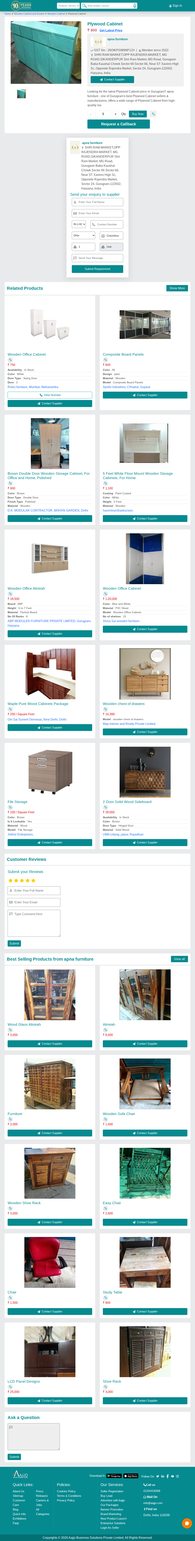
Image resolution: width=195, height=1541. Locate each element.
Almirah (109, 1024)
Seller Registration (112, 1491)
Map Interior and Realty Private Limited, (129, 723)
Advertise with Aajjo (113, 1500)
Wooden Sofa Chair (119, 1114)
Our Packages (110, 1504)
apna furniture (117, 39)
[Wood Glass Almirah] (49, 994)
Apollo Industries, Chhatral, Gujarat (126, 387)
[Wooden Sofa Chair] (145, 1084)
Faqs (16, 1523)
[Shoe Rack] (145, 1351)
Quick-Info (19, 1514)
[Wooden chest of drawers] (145, 673)
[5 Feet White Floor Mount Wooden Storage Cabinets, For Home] (145, 443)
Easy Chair (112, 1203)
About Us (18, 1491)
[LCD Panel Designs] (49, 1351)
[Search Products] (83, 5)
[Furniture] (49, 1084)
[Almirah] (145, 994)
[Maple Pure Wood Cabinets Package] (49, 673)
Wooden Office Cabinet (27, 354)
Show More (177, 288)
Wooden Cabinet (56, 14)
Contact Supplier (51, 403)
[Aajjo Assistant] (187, 1523)
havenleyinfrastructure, (118, 510)
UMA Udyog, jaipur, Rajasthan (123, 834)
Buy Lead (106, 1495)
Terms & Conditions (69, 1495)
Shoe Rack (112, 1381)
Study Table (112, 1292)
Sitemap (18, 1495)
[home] (20, 1474)
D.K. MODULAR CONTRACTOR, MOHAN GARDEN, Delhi (48, 510)
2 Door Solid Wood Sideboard (127, 802)
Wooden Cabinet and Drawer (29, 14)
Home (8, 14)
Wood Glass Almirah (24, 1024)
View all (179, 959)
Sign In (177, 5)
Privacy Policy (66, 1500)
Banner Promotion (112, 1509)
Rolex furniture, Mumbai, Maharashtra (33, 387)
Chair (12, 1292)
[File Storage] (49, 772)
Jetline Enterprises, (21, 834)
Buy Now (138, 114)
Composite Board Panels (123, 354)
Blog (15, 1509)
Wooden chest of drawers (124, 704)
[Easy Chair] (145, 1173)
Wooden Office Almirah (26, 588)
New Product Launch (114, 1518)
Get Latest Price (111, 30)
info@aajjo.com (153, 1503)
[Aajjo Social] (157, 1476)
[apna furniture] (98, 41)
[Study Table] (145, 1262)
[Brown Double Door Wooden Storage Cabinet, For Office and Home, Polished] (50, 443)
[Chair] (49, 1262)
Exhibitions (19, 1518)
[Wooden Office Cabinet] (49, 324)
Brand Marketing (111, 1514)
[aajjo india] (21, 5)
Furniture (15, 1114)
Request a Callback (118, 124)
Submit (14, 943)
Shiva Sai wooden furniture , (122, 621)
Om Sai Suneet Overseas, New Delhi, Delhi (37, 719)
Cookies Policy (66, 1491)
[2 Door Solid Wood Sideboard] (145, 772)
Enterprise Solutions (113, 1523)
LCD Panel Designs (24, 1381)
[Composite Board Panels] (145, 324)
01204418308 (151, 1490)
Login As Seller (110, 1527)
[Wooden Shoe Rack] (49, 1173)
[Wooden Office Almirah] (49, 559)
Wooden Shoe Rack (24, 1203)
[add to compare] (153, 114)
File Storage (17, 802)
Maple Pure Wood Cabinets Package (38, 704)
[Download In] (114, 1475)
